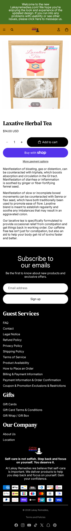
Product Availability (16, 363)
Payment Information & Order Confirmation (32, 380)
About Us (9, 434)
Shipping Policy (13, 351)
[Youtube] (29, 525)
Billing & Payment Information (23, 374)
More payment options (35, 161)
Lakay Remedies (39, 510)
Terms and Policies (35, 517)
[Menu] (4, 29)
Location (9, 440)
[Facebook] (16, 525)
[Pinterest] (55, 525)
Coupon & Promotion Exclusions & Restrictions (34, 385)
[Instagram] (23, 525)
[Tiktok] (35, 525)
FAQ (5, 323)
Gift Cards (10, 404)
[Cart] (67, 30)
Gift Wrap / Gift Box (16, 415)
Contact (8, 328)
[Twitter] (42, 525)
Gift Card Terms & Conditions (22, 410)
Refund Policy (12, 340)
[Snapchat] (48, 525)
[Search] (12, 30)
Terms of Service (14, 357)
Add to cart (49, 142)
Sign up (35, 299)
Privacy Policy (12, 346)
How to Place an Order (18, 368)
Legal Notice (11, 334)
